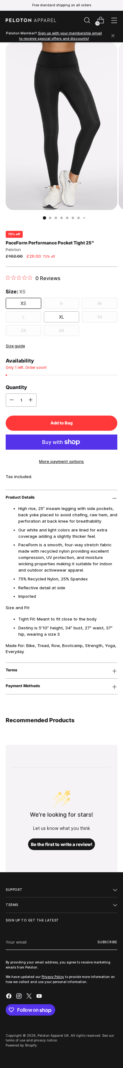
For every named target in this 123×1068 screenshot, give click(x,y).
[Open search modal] (86, 20)
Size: (16, 291)
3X (61, 330)
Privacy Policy (53, 977)
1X (99, 317)
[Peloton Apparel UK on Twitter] (29, 997)
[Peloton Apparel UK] (31, 20)
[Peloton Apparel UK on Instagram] (19, 997)
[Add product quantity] (30, 400)
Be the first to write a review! (61, 844)
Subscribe (107, 942)
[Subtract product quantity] (11, 400)
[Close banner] (113, 36)
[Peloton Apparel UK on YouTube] (40, 997)
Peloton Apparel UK (53, 1035)
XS (23, 303)
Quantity (16, 387)
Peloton (13, 249)
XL (61, 317)
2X (23, 330)
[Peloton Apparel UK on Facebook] (9, 997)
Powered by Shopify (21, 1045)
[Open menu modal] (114, 20)
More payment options (61, 461)
